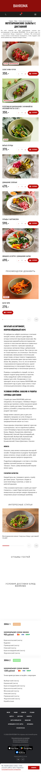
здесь (11, 468)
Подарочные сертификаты (20, 742)
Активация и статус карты (15, 724)
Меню (15, 21)
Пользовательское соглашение (21, 738)
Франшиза (30, 724)
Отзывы (32, 712)
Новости (23, 712)
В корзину (34, 73)
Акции (15, 712)
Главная (11, 21)
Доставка (20, 716)
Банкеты (29, 716)
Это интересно (20, 728)
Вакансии (28, 720)
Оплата (7, 465)
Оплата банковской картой (20, 740)
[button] (36, 319)
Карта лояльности (16, 720)
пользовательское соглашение (11, 769)
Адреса (11, 716)
